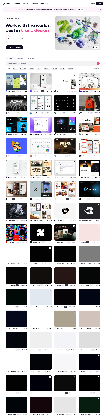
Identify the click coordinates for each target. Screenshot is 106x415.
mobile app (31, 68)
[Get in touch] (43, 87)
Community (44, 3)
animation (55, 68)
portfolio (39, 68)
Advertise (73, 91)
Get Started (80, 9)
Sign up (93, 3)
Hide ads (68, 91)
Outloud (96, 47)
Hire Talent (25, 3)
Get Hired (34, 3)
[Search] (98, 63)
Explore (17, 3)
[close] (100, 9)
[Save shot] (21, 87)
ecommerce (46, 68)
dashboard (15, 68)
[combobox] (51, 63)
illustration (62, 68)
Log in (99, 3)
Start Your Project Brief (15, 47)
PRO (18, 91)
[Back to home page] (6, 4)
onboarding (70, 68)
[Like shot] (24, 87)
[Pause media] (57, 47)
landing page (23, 68)
